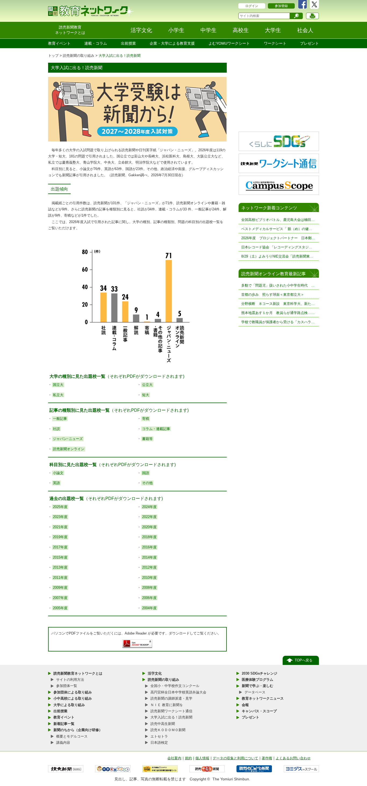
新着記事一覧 (63, 724)
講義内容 (63, 743)
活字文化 (155, 673)
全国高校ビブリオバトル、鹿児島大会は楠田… (278, 220)
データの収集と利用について (235, 758)
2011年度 (60, 578)
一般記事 (60, 419)
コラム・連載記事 (156, 429)
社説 (56, 429)
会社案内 (174, 758)
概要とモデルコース (72, 736)
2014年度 (149, 557)
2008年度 (149, 588)
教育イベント (59, 43)
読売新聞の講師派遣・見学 (171, 698)
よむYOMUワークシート (229, 43)
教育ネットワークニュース (263, 698)
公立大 (147, 385)
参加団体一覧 (66, 686)
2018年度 (149, 537)
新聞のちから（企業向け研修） (77, 730)
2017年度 (60, 547)
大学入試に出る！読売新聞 (171, 717)
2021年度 (60, 527)
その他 (147, 483)
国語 (145, 473)
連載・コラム (95, 43)
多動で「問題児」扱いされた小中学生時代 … (278, 285)
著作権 (267, 758)
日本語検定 (159, 743)
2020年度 (149, 527)
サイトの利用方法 (70, 680)
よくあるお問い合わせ (293, 758)
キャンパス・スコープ (259, 711)
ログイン (251, 6)
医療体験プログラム (257, 680)
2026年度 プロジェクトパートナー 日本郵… (278, 238)
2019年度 (60, 537)
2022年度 (149, 517)
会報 (245, 705)
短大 (145, 395)
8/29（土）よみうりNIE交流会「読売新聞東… (277, 256)
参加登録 (281, 6)
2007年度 (60, 598)
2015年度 (60, 557)
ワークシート (275, 43)
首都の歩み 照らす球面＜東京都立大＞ (272, 294)
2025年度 (60, 507)
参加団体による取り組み (72, 692)
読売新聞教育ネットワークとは (77, 673)
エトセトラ (159, 736)
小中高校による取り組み (72, 698)
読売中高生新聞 (162, 724)
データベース (254, 692)
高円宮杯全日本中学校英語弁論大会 (178, 692)
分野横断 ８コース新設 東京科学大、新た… (278, 304)
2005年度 (60, 608)
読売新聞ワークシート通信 (171, 711)
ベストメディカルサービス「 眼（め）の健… (276, 229)
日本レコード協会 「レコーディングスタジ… (276, 247)
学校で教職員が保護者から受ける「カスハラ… (278, 322)
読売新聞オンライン (68, 449)
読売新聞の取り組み (78, 56)
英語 (56, 483)
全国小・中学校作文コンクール (174, 686)
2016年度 (149, 547)
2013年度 (60, 567)
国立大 (58, 385)
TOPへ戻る (303, 660)
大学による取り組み (69, 705)
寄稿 (145, 419)
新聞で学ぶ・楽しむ (257, 686)
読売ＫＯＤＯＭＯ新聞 (167, 730)
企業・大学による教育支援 (172, 43)
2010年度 (149, 578)
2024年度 (149, 507)
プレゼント (309, 43)
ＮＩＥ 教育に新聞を (166, 705)
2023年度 (60, 517)
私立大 (58, 395)
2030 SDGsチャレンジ (259, 673)
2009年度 (60, 588)
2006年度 (149, 598)
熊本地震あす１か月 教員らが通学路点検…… (278, 313)
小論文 (58, 473)
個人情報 (202, 758)
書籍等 (147, 439)
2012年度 (149, 567)
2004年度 (149, 608)
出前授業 (128, 43)
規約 (188, 758)
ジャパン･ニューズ (68, 439)
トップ (53, 56)
